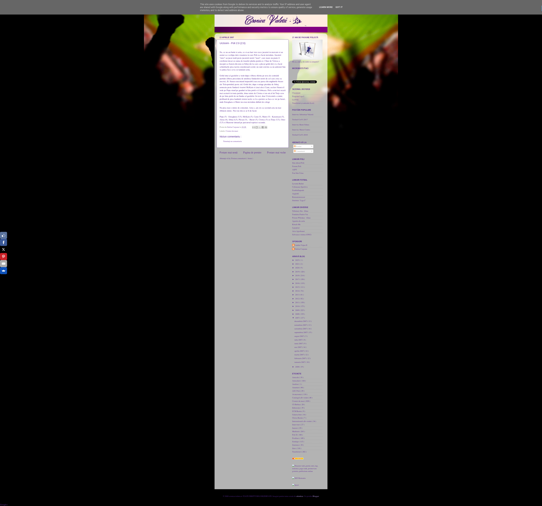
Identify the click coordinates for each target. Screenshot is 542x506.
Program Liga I (298, 96)
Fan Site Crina (297, 173)
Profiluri (295, 438)
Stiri (294, 448)
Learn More (326, 7)
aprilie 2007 (299, 351)
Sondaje (295, 441)
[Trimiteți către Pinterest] (266, 127)
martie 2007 (299, 354)
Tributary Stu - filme (300, 211)
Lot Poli (295, 99)
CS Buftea (296, 404)
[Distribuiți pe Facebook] (262, 127)
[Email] (3, 263)
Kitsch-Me (296, 224)
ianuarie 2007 (300, 362)
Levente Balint (298, 183)
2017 (297, 279)
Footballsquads (298, 190)
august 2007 (299, 336)
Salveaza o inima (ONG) (302, 234)
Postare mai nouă (228, 152)
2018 (297, 275)
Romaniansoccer (298, 197)
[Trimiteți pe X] (259, 127)
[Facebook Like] (3, 235)
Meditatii (296, 431)
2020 (297, 267)
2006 (297, 366)
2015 (297, 287)
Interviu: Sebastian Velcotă (302, 114)
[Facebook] (3, 242)
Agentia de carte (298, 221)
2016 (297, 283)
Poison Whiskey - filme (301, 217)
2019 (297, 271)
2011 (297, 302)
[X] (3, 249)
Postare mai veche (276, 152)
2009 (297, 310)
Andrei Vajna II (301, 245)
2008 (297, 314)
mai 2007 (298, 347)
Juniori (295, 428)
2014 (297, 291)
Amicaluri (296, 380)
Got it (339, 7)
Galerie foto (297, 414)
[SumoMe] (3, 270)
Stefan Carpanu (301, 249)
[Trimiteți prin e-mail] (253, 127)
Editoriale (296, 408)
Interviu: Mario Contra (301, 129)
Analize (295, 384)
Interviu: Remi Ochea (300, 124)
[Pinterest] (3, 256)
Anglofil (295, 193)
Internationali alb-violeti (302, 421)
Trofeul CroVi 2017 (300, 119)
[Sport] (295, 485)
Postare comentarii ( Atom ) (242, 158)
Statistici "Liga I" (299, 200)
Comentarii (300, 151)
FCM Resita (297, 411)
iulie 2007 (298, 340)
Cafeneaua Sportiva (300, 187)
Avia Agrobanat (298, 231)
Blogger (316, 496)
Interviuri (296, 424)
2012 (297, 298)
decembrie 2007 (300, 321)
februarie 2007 (300, 358)
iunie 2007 (298, 343)
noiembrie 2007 (300, 325)
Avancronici (297, 394)
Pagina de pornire (252, 152)
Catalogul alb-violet (300, 397)
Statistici (296, 445)
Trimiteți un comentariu (232, 141)
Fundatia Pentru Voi (300, 214)
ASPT (294, 169)
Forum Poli (296, 166)
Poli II (295, 434)
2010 (297, 306)
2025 (297, 260)
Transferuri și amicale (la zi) (303, 103)
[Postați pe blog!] (256, 127)
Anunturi (296, 387)
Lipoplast (296, 227)
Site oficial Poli (298, 163)
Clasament (296, 93)
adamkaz (299, 496)
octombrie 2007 (300, 328)
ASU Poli (296, 391)
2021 (297, 264)
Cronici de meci (232, 131)
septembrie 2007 (301, 332)
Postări (298, 146)
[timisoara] (299, 478)
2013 (297, 294)
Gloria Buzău (297, 418)
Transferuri (296, 451)
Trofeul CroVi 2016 (300, 134)
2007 (297, 317)
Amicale (295, 377)
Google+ (4, 504)
